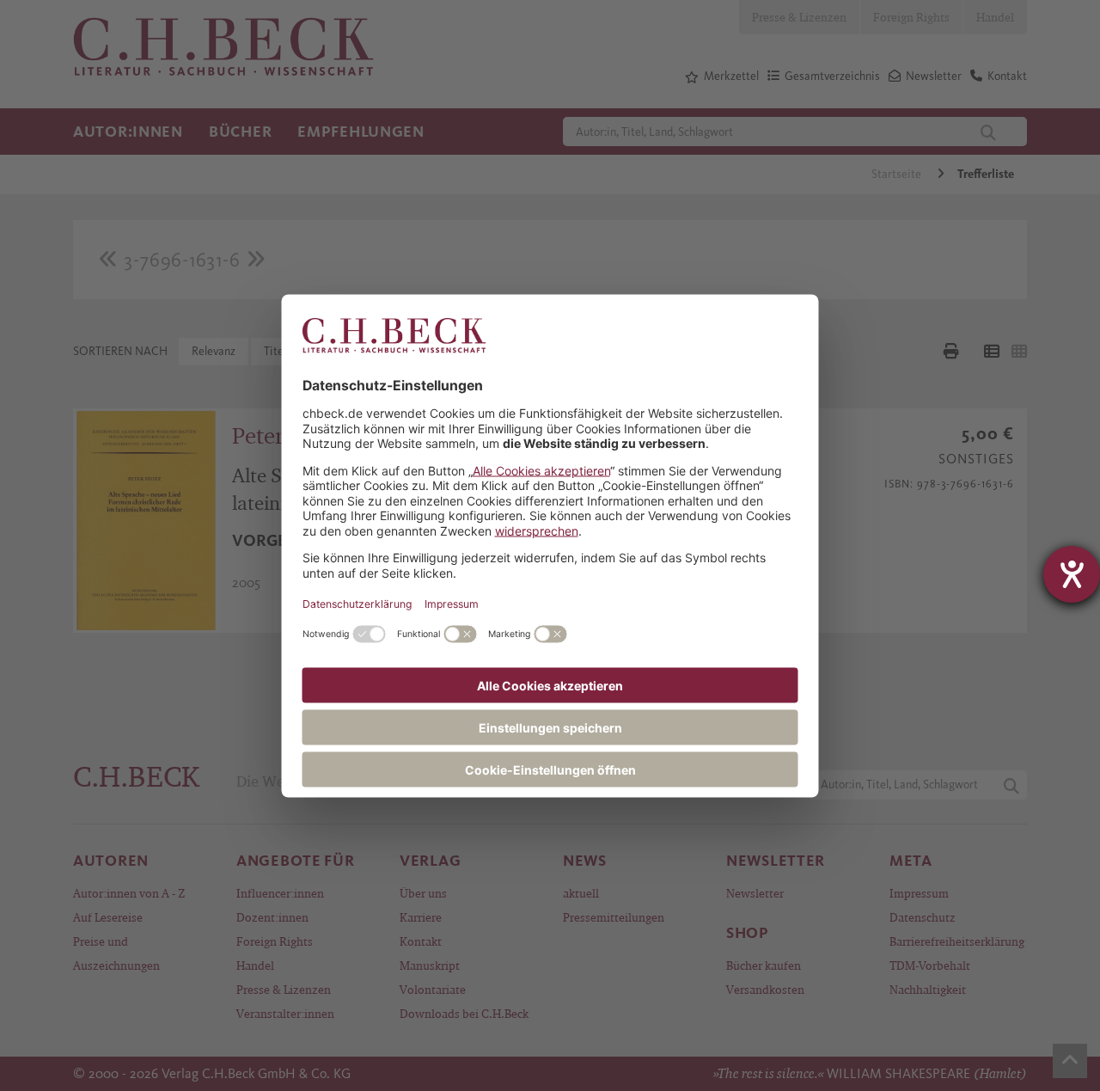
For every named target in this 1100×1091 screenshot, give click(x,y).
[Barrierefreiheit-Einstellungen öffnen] (1071, 574)
